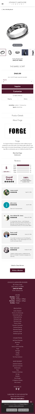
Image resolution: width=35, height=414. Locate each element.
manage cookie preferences (16, 406)
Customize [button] (17, 91)
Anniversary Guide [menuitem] (17, 331)
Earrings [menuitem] (17, 374)
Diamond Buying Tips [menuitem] (17, 315)
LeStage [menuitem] (17, 353)
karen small (13, 232)
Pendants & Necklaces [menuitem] (17, 372)
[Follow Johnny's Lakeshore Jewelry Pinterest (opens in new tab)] (16, 389)
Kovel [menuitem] (17, 344)
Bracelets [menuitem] (17, 376)
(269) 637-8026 (17, 60)
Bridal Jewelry (17, 155)
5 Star (14, 165)
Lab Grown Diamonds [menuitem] (17, 340)
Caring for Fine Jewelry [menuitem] (17, 325)
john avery (13, 203)
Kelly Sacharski (14, 248)
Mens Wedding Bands (8, 9)
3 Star (14, 168)
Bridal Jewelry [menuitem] (17, 368)
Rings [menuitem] (17, 370)
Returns (25, 99)
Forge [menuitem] (17, 348)
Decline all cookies (12, 410)
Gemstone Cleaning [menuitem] (17, 329)
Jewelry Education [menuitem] (18, 311)
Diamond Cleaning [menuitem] (17, 327)
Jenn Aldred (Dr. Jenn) (16, 215)
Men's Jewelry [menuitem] (17, 382)
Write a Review (17, 270)
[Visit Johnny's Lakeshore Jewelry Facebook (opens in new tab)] (18, 389)
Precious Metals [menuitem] (17, 323)
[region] (17, 31)
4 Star (14, 167)
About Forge (17, 120)
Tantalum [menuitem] (18, 355)
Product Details (17, 115)
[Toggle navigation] (2, 4)
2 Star (14, 170)
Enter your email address (17, 398)
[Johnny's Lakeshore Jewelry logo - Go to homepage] (17, 2)
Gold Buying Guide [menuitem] (17, 333)
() (30, 165)
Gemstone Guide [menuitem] (17, 321)
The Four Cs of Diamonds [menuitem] (17, 313)
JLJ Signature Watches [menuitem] (18, 380)
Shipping (10, 99)
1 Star (14, 172)
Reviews (17, 160)
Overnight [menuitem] (17, 350)
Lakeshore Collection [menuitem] (17, 363)
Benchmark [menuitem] (17, 342)
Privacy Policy (23, 404)
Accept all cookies (23, 410)
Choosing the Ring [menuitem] (18, 317)
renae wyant (14, 190)
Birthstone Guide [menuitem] (17, 319)
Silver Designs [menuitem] (17, 378)
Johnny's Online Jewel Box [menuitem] (17, 346)
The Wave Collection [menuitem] (17, 357)
